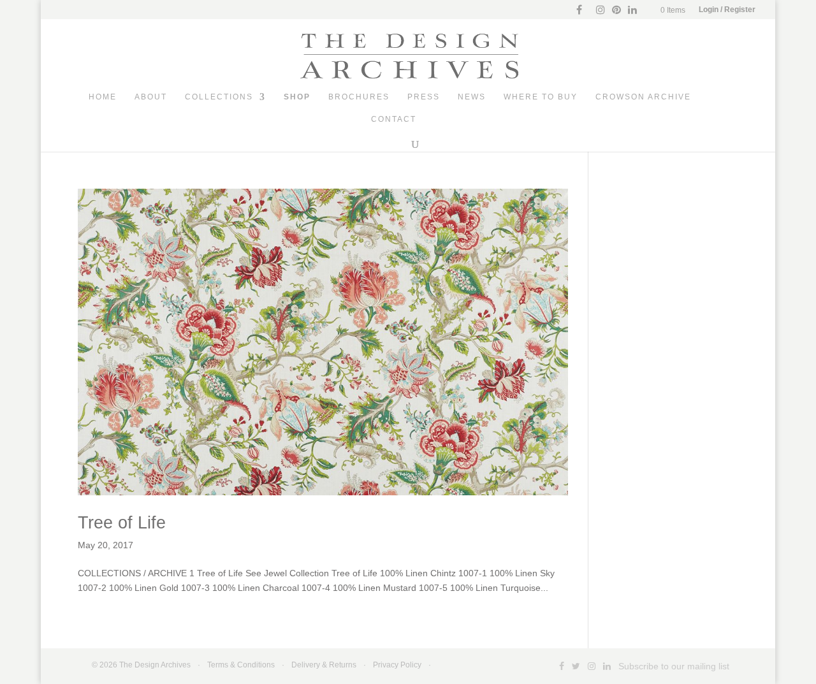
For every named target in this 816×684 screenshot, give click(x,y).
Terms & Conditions (241, 664)
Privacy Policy (397, 664)
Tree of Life (122, 522)
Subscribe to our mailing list (673, 666)
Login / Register (727, 9)
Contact (393, 119)
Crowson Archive (643, 96)
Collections (219, 96)
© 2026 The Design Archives (141, 664)
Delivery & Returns (323, 664)
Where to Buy (541, 96)
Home (103, 96)
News (472, 96)
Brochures (359, 96)
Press (423, 96)
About (151, 96)
